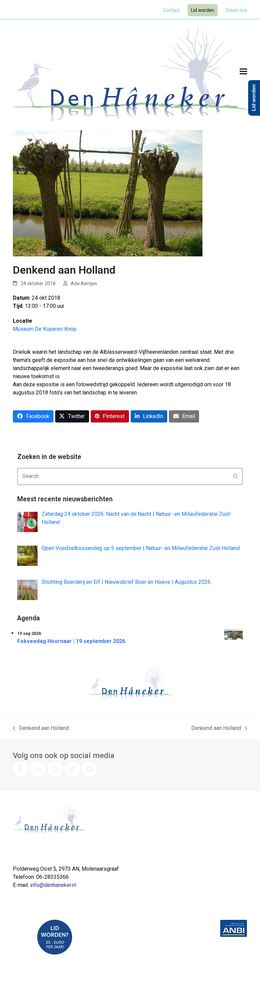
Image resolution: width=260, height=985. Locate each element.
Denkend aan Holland (41, 728)
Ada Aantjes (84, 283)
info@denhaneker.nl (53, 885)
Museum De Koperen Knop (45, 329)
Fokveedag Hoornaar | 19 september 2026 (71, 641)
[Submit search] (235, 476)
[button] (243, 71)
